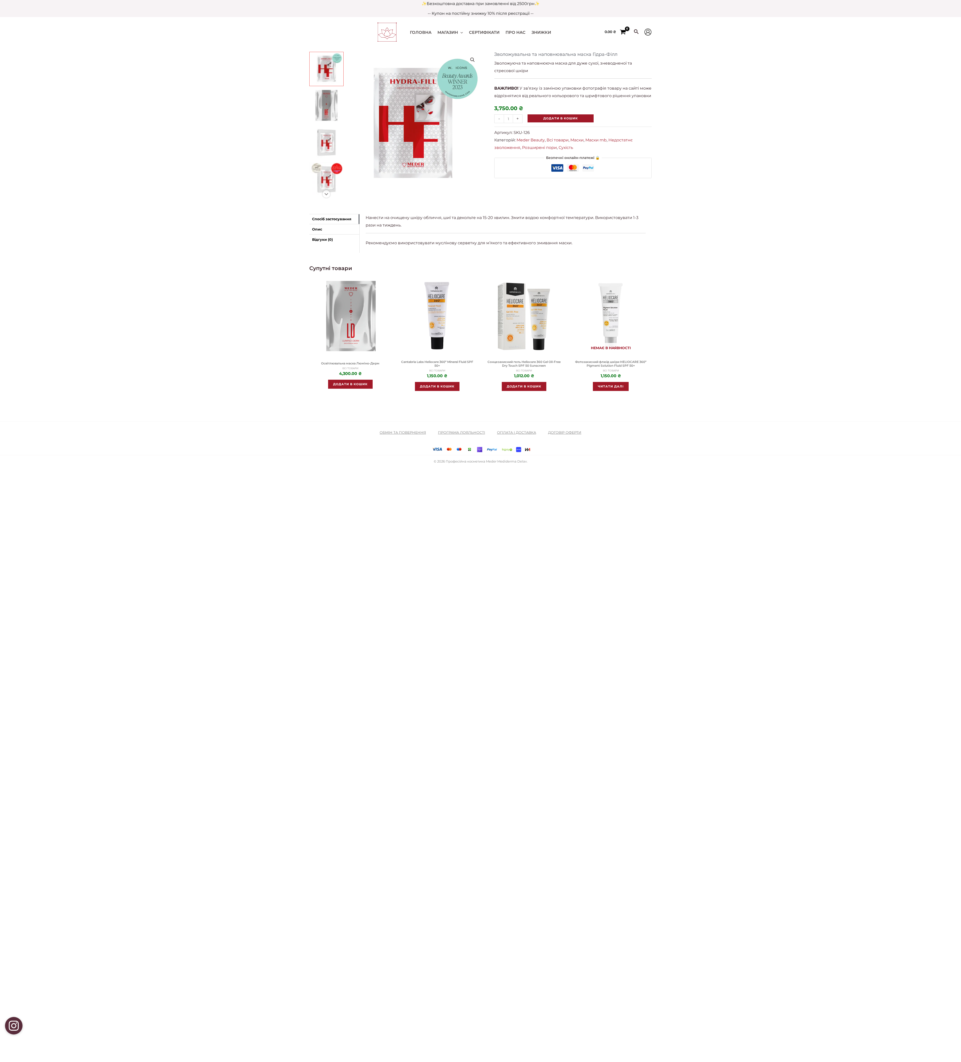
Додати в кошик (560, 118)
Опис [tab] (317, 229)
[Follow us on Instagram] (14, 1025)
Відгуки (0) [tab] (322, 239)
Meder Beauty (531, 140)
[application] (460, 33)
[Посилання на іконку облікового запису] (648, 32)
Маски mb (596, 140)
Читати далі (611, 386)
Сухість (566, 147)
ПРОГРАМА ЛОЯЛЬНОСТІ (461, 432)
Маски (577, 140)
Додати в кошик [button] (350, 384)
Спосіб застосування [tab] (331, 219)
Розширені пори (539, 147)
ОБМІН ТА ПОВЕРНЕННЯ (403, 432)
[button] (472, 59)
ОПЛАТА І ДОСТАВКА (516, 432)
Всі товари (558, 140)
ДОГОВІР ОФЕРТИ (564, 432)
